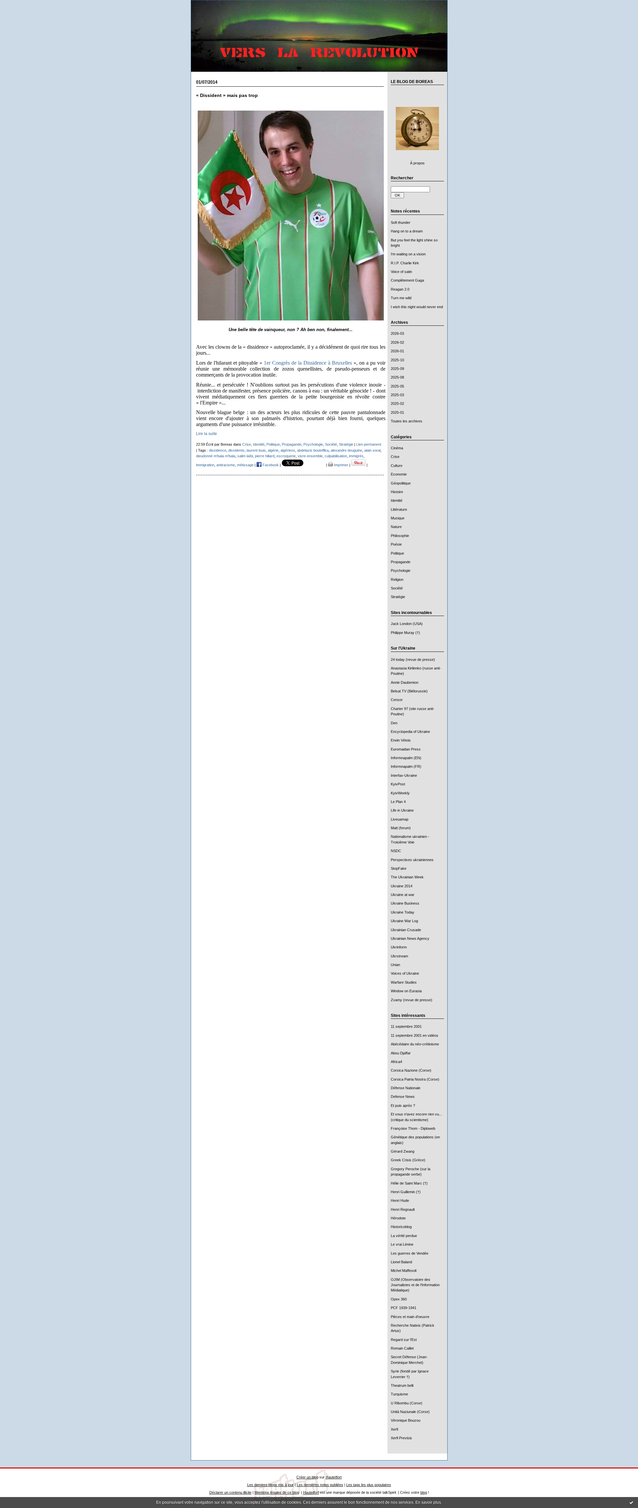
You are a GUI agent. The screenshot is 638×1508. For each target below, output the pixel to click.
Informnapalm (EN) (406, 758)
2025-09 (397, 369)
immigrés (356, 456)
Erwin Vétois (401, 740)
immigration (205, 465)
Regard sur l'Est (404, 1340)
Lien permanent (368, 444)
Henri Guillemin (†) (406, 1192)
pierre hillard (264, 456)
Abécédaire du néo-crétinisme (415, 1044)
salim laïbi (245, 456)
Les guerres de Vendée (409, 1253)
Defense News (403, 1097)
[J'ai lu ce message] (631, 1502)
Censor (397, 700)
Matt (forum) (401, 828)
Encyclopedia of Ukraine (410, 732)
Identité (396, 500)
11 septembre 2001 (406, 1026)
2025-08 (397, 377)
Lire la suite (206, 433)
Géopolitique (401, 483)
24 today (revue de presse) (413, 660)
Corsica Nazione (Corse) (411, 1070)
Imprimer (340, 465)
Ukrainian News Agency (410, 938)
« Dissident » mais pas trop (227, 95)
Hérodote (398, 1218)
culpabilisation (336, 456)
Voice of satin (401, 272)
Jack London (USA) (407, 624)
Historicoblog (401, 1227)
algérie (273, 450)
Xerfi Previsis (401, 1438)
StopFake (398, 868)
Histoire (397, 492)
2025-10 (397, 360)
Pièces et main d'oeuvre (410, 1317)
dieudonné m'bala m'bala (215, 456)
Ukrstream (399, 956)
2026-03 (397, 333)
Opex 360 (399, 1299)
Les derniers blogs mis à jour (270, 1485)
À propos (417, 163)
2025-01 (397, 412)
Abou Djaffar (401, 1053)
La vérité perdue (404, 1236)
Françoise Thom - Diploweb (413, 1128)
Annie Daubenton (404, 682)
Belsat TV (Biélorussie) (409, 691)
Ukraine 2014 (401, 886)
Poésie (396, 544)
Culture (396, 466)
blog (423, 1492)
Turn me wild (401, 298)
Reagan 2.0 (400, 289)
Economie (399, 474)
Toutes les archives (406, 421)
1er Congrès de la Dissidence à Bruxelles (308, 363)
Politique (397, 553)
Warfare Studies (404, 982)
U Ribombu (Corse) (406, 1403)
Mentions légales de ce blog (277, 1492)
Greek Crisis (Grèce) (408, 1160)
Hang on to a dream (407, 231)
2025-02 (397, 403)
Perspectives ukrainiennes (412, 860)
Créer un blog (307, 1477)
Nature (396, 527)
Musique (397, 518)
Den (394, 723)
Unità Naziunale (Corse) (410, 1412)
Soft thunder (400, 222)
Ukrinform (399, 947)
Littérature (399, 509)
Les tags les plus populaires (368, 1485)
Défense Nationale (405, 1088)
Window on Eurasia (406, 991)
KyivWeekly (400, 793)
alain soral (372, 450)
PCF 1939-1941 (403, 1308)
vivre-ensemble (310, 456)
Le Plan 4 (398, 802)
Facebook (270, 465)
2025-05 (397, 386)
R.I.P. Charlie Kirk (405, 263)
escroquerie (286, 456)
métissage (245, 465)
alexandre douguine (346, 450)
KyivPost (398, 784)
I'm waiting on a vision (408, 254)
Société (397, 588)
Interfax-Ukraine (404, 775)
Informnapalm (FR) (406, 766)
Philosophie (400, 536)
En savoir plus (428, 1502)
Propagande (400, 562)
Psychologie (400, 571)
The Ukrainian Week (407, 877)
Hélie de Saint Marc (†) (409, 1183)
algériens (287, 450)
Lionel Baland (401, 1262)
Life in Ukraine (402, 810)
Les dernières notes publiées (320, 1485)
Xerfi (394, 1429)
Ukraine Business (405, 903)
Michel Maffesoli (403, 1271)
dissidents (236, 450)
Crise (395, 457)
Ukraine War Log (404, 921)
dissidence (217, 450)
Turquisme (399, 1394)
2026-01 (397, 351)
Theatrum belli (402, 1385)
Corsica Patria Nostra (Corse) (415, 1079)
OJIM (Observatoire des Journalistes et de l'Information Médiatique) (415, 1285)
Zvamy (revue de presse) (411, 1000)
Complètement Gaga (407, 280)
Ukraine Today (402, 912)
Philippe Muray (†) (405, 633)
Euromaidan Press (406, 749)
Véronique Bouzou (405, 1420)
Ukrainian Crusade (406, 930)
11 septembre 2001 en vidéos (414, 1035)
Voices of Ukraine (405, 973)
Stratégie (398, 597)
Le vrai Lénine (402, 1244)
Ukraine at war (402, 895)
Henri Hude (400, 1200)
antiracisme (225, 465)
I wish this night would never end (417, 307)
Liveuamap (399, 819)
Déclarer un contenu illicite (230, 1492)
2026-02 (397, 342)
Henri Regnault (403, 1209)
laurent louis (256, 450)
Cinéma (397, 448)
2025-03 (397, 395)
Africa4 (396, 1062)
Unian (395, 965)
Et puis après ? (403, 1106)
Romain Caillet (402, 1348)
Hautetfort (334, 1477)
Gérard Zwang (402, 1151)
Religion (397, 579)
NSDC (396, 851)
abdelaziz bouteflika (313, 450)
